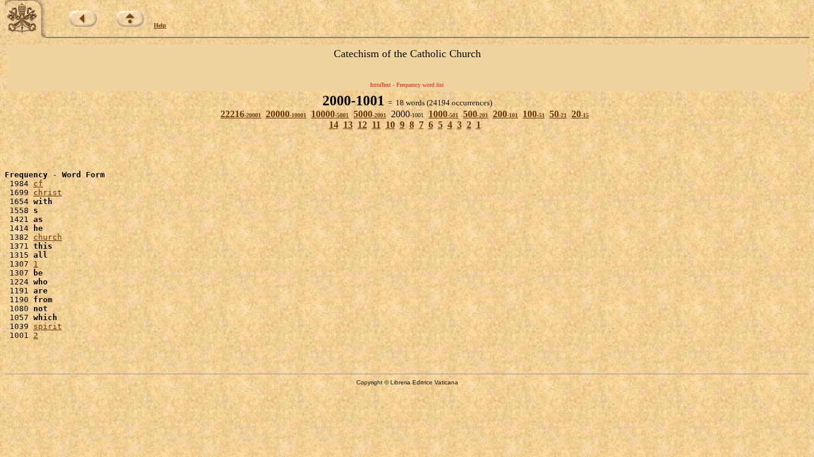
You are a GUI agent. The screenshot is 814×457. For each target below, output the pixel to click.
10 (390, 125)
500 (475, 114)
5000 (369, 114)
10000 (330, 114)
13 (348, 125)
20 (580, 114)
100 (534, 114)
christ (47, 192)
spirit (47, 326)
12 (362, 125)
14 (333, 125)
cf (38, 183)
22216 (240, 114)
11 (376, 125)
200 (505, 114)
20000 (286, 114)
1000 (443, 114)
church (47, 237)
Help (160, 25)
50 (558, 114)
